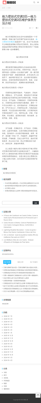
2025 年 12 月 (8, 335)
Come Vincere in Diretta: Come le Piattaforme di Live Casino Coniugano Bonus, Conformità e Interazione (20, 225)
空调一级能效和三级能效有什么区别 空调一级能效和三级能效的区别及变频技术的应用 (21, 275)
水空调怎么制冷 (10, 188)
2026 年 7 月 (8, 316)
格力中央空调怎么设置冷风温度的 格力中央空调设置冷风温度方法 (21, 286)
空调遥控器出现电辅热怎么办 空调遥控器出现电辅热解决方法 (21, 288)
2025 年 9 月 (8, 344)
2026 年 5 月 (8, 322)
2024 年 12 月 (8, 349)
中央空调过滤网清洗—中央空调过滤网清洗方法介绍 (22, 183)
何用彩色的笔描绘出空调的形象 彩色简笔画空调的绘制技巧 (21, 270)
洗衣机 (6, 378)
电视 (5, 383)
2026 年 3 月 (8, 327)
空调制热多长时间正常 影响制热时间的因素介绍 (19, 273)
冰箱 (5, 372)
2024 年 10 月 (8, 355)
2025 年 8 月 (8, 346)
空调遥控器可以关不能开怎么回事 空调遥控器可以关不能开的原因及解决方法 (21, 283)
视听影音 (7, 389)
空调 (8, 8)
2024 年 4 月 (8, 360)
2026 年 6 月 (8, 319)
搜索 (35, 203)
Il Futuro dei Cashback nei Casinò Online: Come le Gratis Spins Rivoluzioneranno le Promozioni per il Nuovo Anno (21, 218)
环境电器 (7, 380)
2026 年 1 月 (8, 333)
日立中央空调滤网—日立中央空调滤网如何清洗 (18, 291)
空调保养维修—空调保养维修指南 (14, 281)
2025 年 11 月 (8, 338)
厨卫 (5, 375)
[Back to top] (38, 395)
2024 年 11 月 (8, 352)
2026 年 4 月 (8, 324)
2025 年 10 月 (8, 341)
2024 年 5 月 (8, 357)
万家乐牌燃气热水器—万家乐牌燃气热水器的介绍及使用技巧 (21, 267)
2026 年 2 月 (8, 330)
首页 (3, 8)
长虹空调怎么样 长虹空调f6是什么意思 (16, 278)
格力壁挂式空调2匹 (9, 173)
